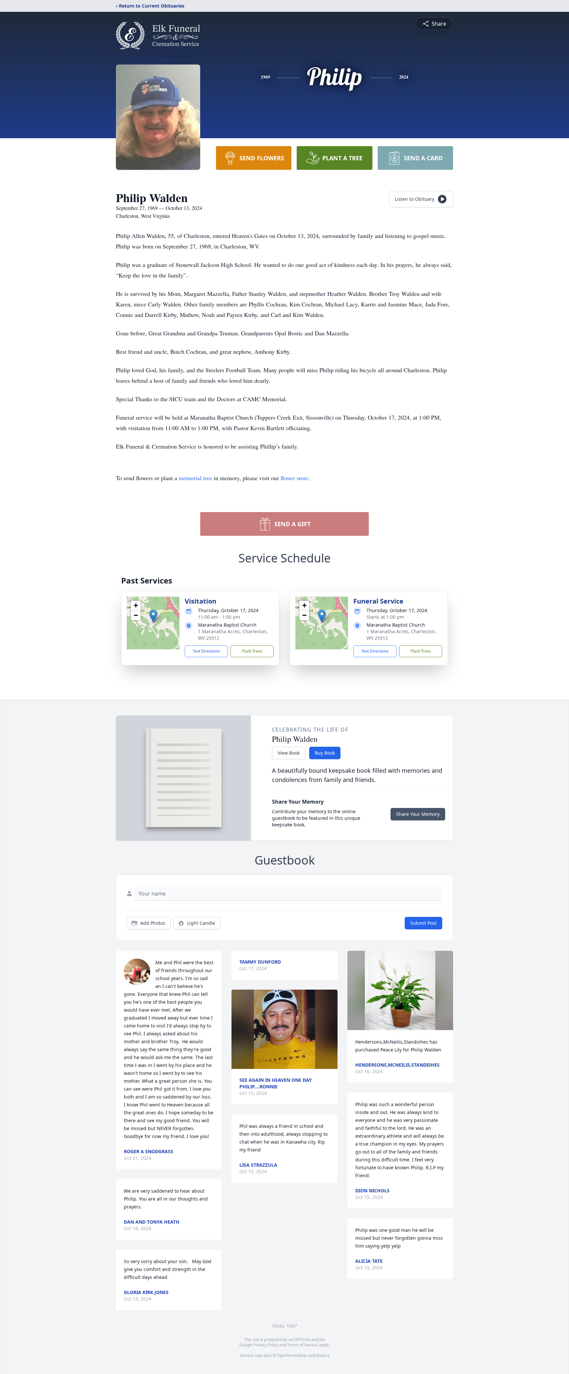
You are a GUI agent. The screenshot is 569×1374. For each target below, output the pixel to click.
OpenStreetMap (291, 1355)
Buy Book (325, 753)
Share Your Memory (418, 814)
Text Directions (206, 651)
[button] (153, 616)
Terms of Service (302, 1345)
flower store (294, 478)
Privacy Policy (266, 1345)
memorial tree (195, 478)
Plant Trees (252, 651)
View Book (289, 753)
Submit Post (423, 923)
